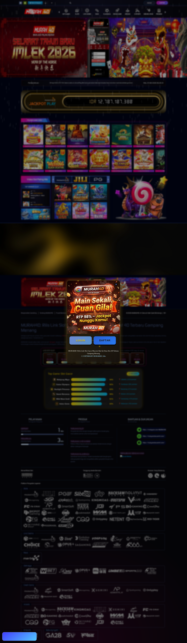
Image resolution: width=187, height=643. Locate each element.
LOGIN (80, 340)
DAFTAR (104, 340)
